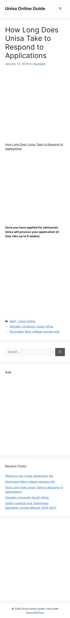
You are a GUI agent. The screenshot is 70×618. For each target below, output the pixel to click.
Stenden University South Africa (31, 326)
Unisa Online (26, 321)
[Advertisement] (35, 107)
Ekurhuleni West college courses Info (34, 331)
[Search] (60, 352)
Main (13, 321)
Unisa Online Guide (25, 8)
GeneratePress (35, 612)
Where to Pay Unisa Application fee (29, 476)
